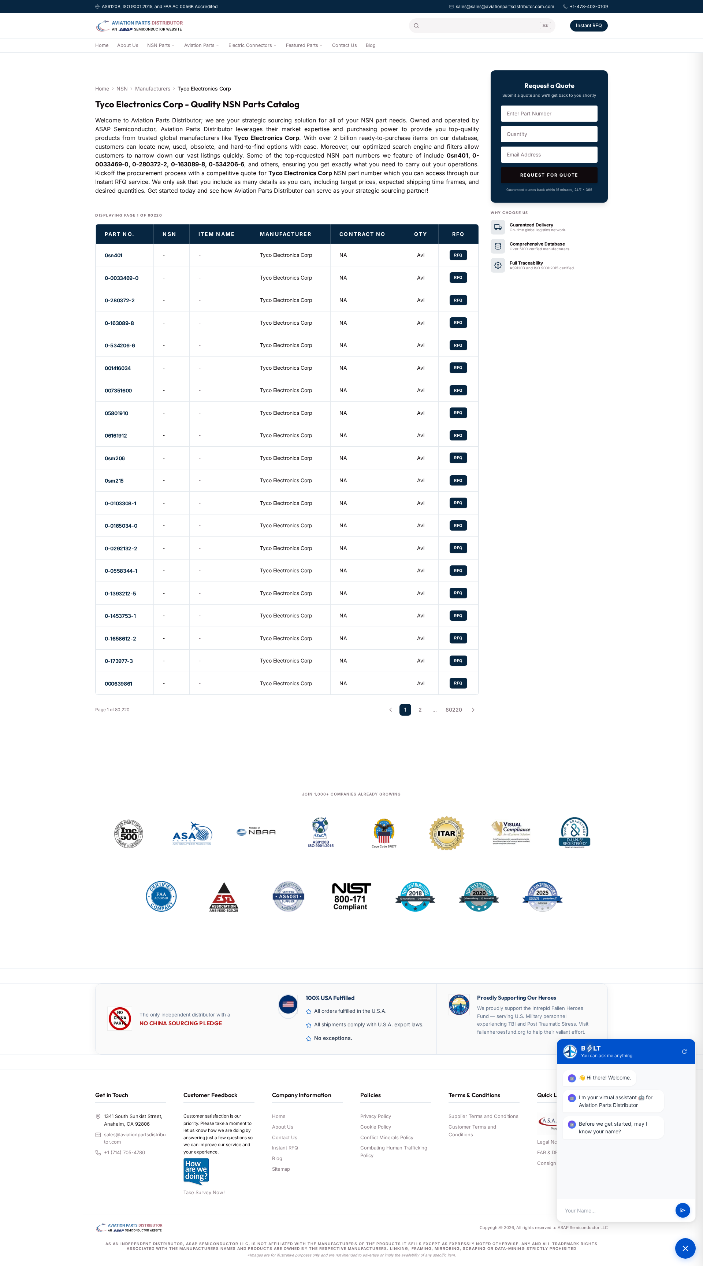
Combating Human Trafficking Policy (393, 1151)
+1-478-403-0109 (589, 6)
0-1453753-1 (120, 616)
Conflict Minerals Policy (386, 1137)
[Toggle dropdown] (173, 45)
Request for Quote (549, 175)
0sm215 (114, 480)
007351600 (118, 390)
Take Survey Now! (204, 1192)
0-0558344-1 (121, 571)
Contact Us (344, 45)
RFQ (458, 255)
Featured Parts (302, 45)
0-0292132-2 (121, 548)
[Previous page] (391, 710)
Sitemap (281, 1169)
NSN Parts (158, 45)
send (683, 1211)
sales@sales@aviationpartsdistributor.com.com (505, 6)
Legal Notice (551, 1142)
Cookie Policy (375, 1127)
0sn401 (113, 255)
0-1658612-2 (120, 638)
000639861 (118, 683)
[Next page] (473, 710)
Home (101, 45)
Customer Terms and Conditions (472, 1130)
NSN (122, 88)
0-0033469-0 (121, 278)
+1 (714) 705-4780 (124, 1152)
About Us (127, 45)
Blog (371, 45)
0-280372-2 (120, 300)
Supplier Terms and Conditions (483, 1116)
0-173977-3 (119, 661)
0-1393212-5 (120, 593)
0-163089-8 (119, 323)
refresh (684, 1051)
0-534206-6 (120, 345)
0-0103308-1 (120, 503)
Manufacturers (152, 88)
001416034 (118, 368)
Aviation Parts (199, 45)
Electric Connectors (250, 45)
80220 (454, 709)
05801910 (116, 413)
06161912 (116, 435)
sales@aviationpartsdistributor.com (135, 1138)
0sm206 (115, 458)
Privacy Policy (375, 1116)
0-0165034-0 (121, 526)
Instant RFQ (589, 25)
